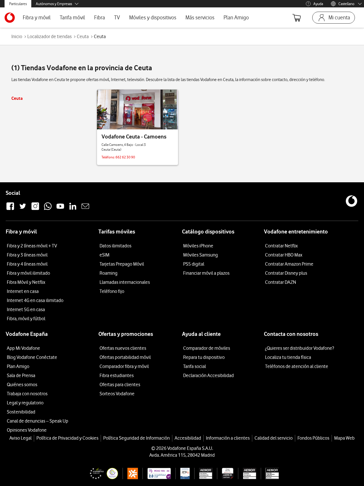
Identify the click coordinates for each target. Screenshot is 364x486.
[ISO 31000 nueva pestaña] (247, 473)
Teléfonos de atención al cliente (296, 366)
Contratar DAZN (280, 282)
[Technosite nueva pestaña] (156, 473)
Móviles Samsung (200, 255)
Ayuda (318, 3)
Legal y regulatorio (25, 403)
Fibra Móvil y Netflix (26, 282)
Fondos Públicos (313, 438)
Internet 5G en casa (26, 309)
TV (117, 17)
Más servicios (199, 17)
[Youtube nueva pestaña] (60, 209)
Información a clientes (228, 438)
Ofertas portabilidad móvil (125, 357)
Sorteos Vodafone (117, 393)
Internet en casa (23, 291)
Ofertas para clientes (120, 384)
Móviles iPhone (198, 246)
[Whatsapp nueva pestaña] (47, 209)
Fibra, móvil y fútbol (26, 318)
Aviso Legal (20, 438)
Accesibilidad (188, 438)
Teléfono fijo (112, 291)
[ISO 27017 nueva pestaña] (225, 473)
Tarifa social (194, 366)
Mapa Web (344, 438)
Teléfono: (108, 157)
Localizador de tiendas (49, 36)
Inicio (16, 36)
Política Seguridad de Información (136, 438)
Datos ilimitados (115, 246)
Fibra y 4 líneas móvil (27, 264)
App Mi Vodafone (23, 348)
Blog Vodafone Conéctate (32, 357)
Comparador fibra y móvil (124, 366)
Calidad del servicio (274, 438)
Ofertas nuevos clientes (123, 348)
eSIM (104, 255)
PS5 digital (193, 264)
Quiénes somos (22, 384)
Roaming (108, 273)
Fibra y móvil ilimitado (28, 273)
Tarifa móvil (72, 17)
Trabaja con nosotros (27, 393)
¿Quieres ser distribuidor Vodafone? (299, 348)
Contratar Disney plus (286, 273)
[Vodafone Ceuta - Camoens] (137, 109)
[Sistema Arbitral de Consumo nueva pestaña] (130, 473)
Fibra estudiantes (117, 375)
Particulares (18, 3)
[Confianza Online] (101, 473)
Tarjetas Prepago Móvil (122, 264)
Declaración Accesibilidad (208, 375)
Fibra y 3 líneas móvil (27, 255)
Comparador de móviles (206, 348)
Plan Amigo (236, 17)
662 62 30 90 (125, 157)
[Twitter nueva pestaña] (22, 209)
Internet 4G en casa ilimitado (35, 300)
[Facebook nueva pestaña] (10, 209)
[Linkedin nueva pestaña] (72, 209)
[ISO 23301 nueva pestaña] (270, 473)
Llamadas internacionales (125, 282)
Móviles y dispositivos (152, 17)
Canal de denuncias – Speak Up (37, 421)
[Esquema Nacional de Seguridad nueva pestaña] (182, 473)
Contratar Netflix (281, 246)
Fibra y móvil (37, 17)
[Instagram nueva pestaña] (35, 209)
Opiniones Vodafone (27, 430)
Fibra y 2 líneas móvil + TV (32, 246)
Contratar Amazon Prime (289, 264)
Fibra (99, 17)
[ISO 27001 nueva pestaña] (203, 473)
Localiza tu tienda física (288, 357)
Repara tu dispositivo (204, 357)
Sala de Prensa (21, 375)
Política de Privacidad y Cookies (67, 438)
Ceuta (83, 36)
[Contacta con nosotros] (85, 209)
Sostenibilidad (21, 412)
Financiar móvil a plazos (206, 273)
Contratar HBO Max (283, 255)
